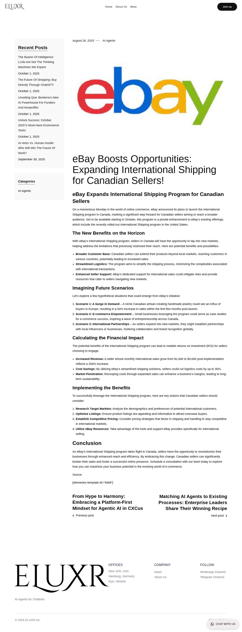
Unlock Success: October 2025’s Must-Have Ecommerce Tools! (38, 125)
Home (108, 6)
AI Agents (24, 191)
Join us (227, 6)
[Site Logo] (61, 578)
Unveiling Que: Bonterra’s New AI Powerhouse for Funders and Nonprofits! (38, 102)
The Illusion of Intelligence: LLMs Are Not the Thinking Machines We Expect (36, 62)
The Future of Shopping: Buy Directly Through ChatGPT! (37, 82)
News (133, 6)
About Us (121, 6)
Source (77, 474)
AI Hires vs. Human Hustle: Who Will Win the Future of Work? (36, 148)
